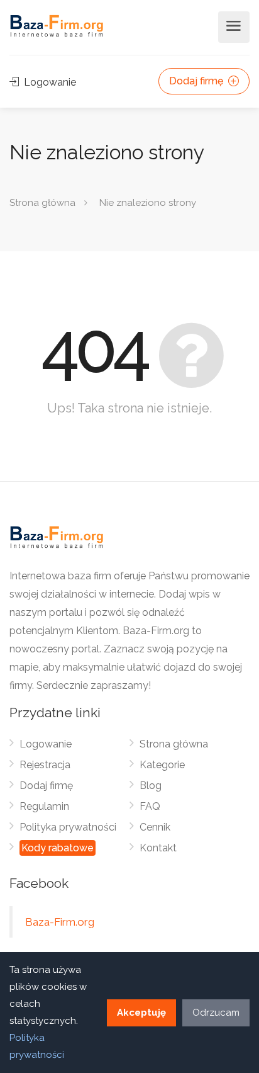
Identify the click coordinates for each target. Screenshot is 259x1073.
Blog (151, 786)
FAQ (150, 806)
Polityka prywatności (67, 827)
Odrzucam (216, 1012)
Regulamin (44, 806)
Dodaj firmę (197, 81)
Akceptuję (141, 1012)
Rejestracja (44, 765)
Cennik (155, 827)
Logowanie (48, 82)
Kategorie (162, 765)
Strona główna (42, 202)
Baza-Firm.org (59, 922)
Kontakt (158, 848)
